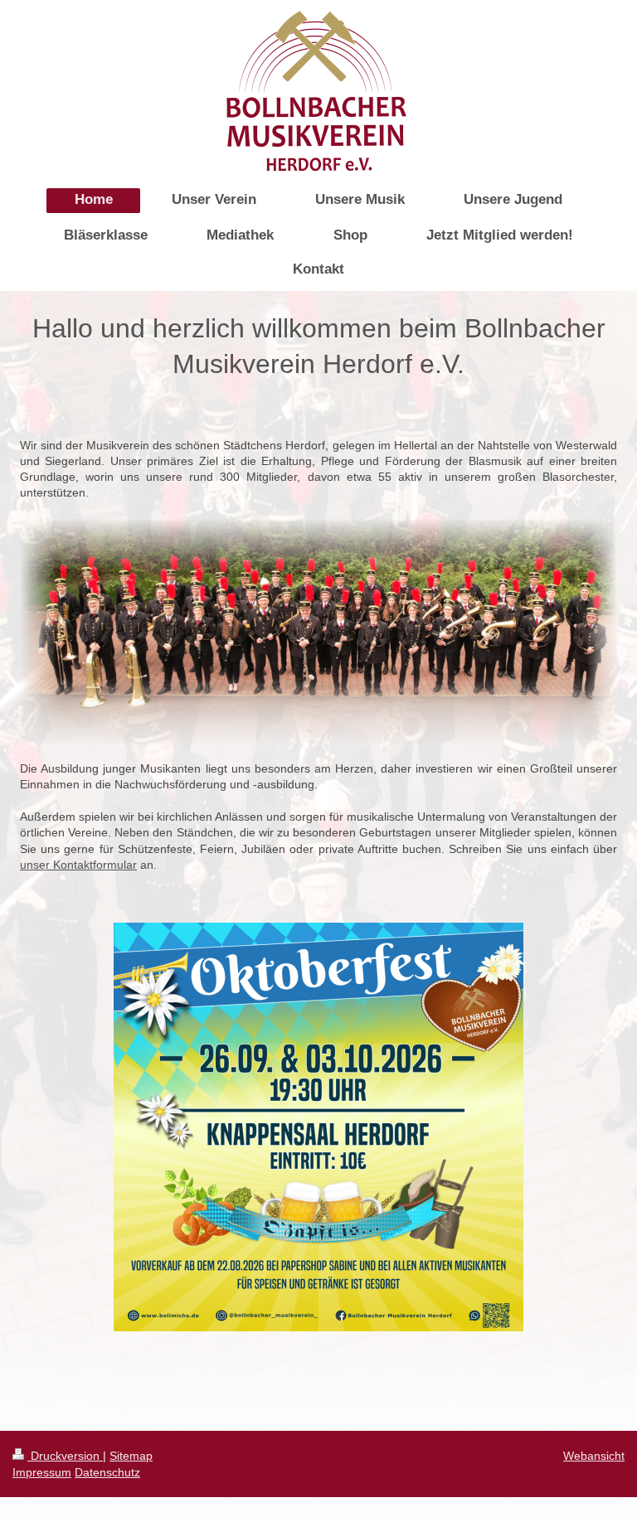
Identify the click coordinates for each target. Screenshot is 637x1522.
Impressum (41, 1472)
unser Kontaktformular (78, 864)
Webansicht (594, 1455)
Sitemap (131, 1455)
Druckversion (65, 1455)
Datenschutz (107, 1472)
